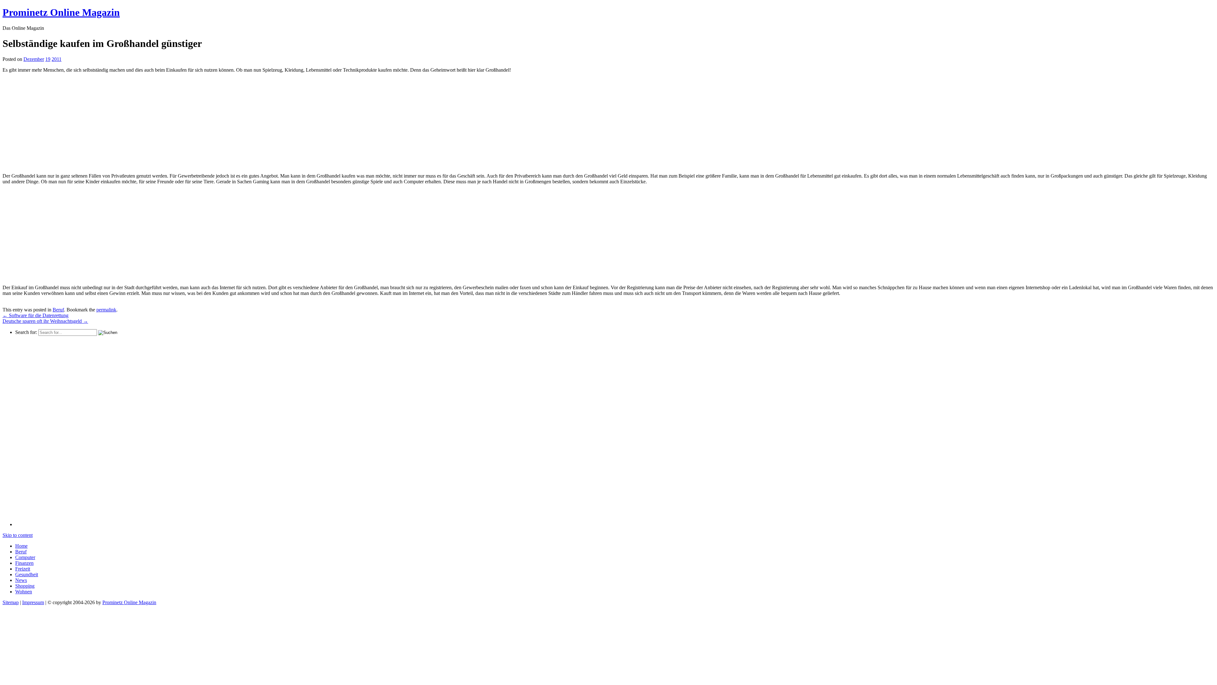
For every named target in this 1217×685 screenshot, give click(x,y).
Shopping (25, 586)
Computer (25, 557)
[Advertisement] (56, 122)
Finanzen (24, 563)
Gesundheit (26, 574)
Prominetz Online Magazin (129, 602)
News (21, 580)
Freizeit (22, 568)
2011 (56, 59)
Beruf (58, 309)
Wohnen (23, 591)
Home (21, 546)
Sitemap (11, 602)
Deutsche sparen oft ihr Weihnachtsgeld (45, 321)
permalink (106, 309)
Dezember (33, 59)
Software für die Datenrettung (35, 315)
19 (47, 59)
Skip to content (18, 535)
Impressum (33, 602)
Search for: (26, 332)
